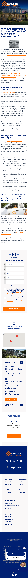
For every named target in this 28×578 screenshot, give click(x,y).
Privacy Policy (9, 536)
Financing (21, 492)
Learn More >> (14, 436)
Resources (22, 479)
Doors (7, 487)
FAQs (20, 490)
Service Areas (10, 501)
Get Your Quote (14, 309)
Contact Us (11, 399)
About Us (8, 516)
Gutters (8, 492)
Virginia (9, 405)
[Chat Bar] (14, 570)
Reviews (21, 484)
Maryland (10, 362)
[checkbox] (5, 289)
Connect (8, 514)
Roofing (8, 481)
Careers (8, 522)
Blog (20, 481)
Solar (7, 495)
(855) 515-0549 (12, 394)
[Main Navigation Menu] (24, 3)
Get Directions (10, 376)
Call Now (4, 575)
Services (8, 479)
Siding (7, 490)
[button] (17, 336)
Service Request (10, 524)
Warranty (21, 487)
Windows (8, 484)
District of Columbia (12, 506)
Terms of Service (18, 536)
